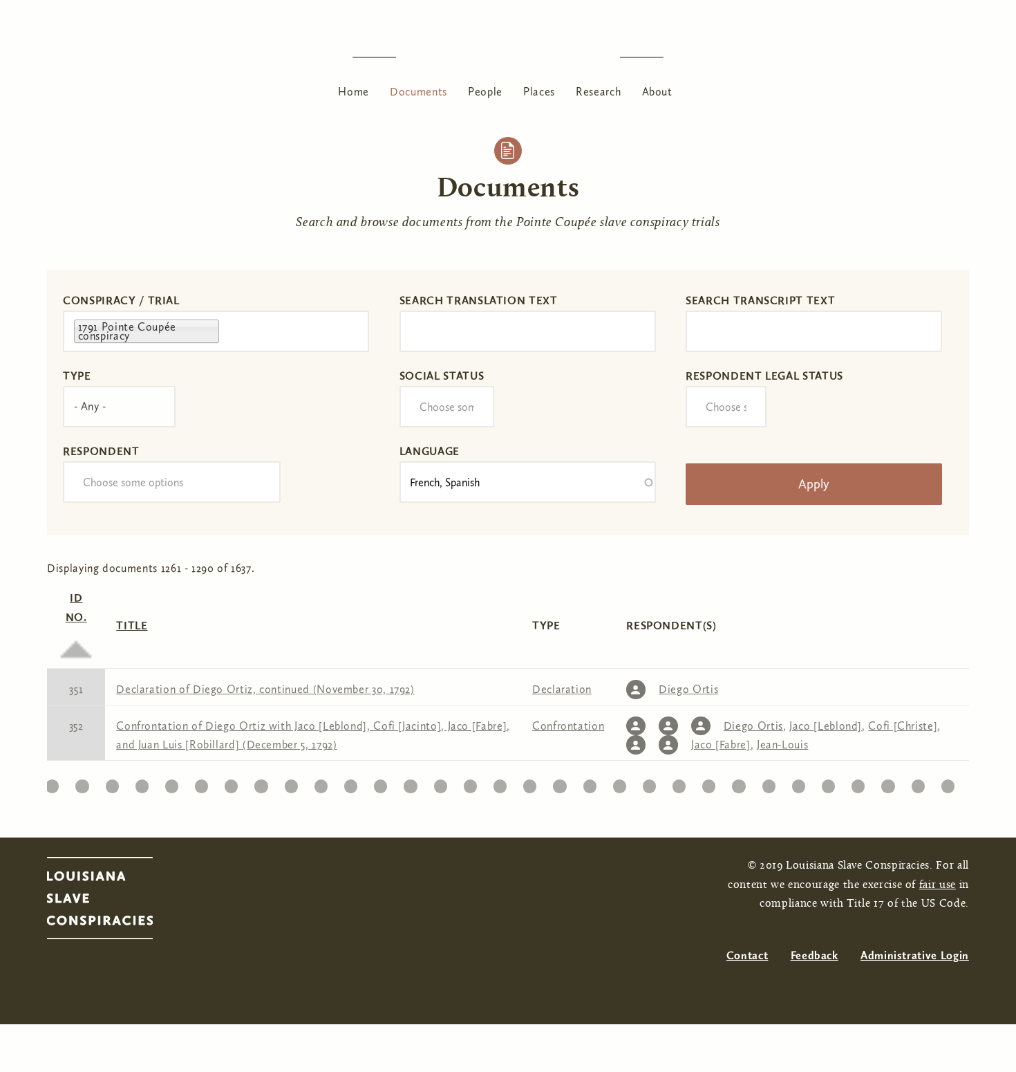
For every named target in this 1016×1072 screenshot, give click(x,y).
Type (77, 375)
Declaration (562, 689)
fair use (937, 885)
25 (470, 782)
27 (530, 782)
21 (351, 782)
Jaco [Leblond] (825, 725)
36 (798, 782)
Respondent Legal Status (764, 375)
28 (559, 782)
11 (52, 782)
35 (768, 782)
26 (499, 782)
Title (131, 625)
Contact (747, 955)
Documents (418, 91)
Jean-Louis (782, 744)
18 (261, 782)
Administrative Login (914, 955)
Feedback (814, 955)
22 (380, 782)
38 (858, 782)
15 (171, 782)
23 (410, 782)
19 (291, 782)
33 (708, 782)
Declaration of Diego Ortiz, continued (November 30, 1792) (265, 689)
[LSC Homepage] (113, 902)
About (657, 91)
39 (888, 782)
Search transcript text (760, 300)
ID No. (76, 607)
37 (829, 782)
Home (353, 91)
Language (429, 451)
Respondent (101, 451)
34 (738, 782)
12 (82, 782)
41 (948, 782)
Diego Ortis (688, 689)
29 (589, 782)
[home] (508, 57)
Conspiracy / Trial (121, 300)
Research (598, 91)
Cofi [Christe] (902, 725)
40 (918, 782)
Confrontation (568, 725)
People (485, 91)
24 (440, 782)
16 (201, 782)
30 (619, 782)
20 (321, 782)
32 (679, 782)
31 (649, 782)
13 (112, 782)
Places (539, 91)
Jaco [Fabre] (721, 744)
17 (231, 782)
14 (142, 782)
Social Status (441, 375)
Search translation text (478, 300)
